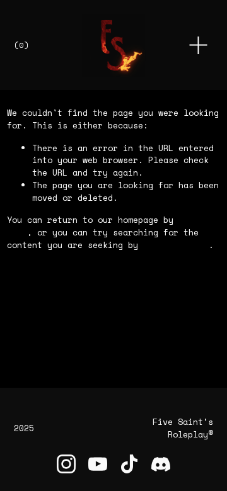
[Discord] (161, 464)
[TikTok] (129, 464)
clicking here (176, 245)
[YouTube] (98, 464)
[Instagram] (66, 464)
